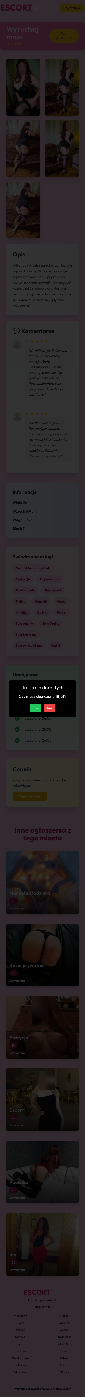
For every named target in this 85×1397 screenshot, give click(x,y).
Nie (49, 708)
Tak (35, 708)
